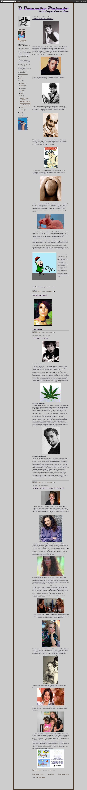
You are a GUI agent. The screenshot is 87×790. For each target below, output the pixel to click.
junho (22, 93)
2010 (20, 114)
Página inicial (51, 774)
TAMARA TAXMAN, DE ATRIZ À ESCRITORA (25, 105)
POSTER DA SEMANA (25, 101)
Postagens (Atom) (40, 777)
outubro (22, 86)
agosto (22, 90)
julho (22, 91)
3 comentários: (49, 332)
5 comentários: (49, 482)
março (22, 107)
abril (22, 96)
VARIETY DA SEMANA (25, 103)
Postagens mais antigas (63, 774)
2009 (20, 115)
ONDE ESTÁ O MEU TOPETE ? (24, 99)
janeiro (22, 110)
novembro (23, 85)
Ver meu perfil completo (23, 74)
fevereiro (22, 109)
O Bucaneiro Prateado (23, 41)
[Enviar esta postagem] (54, 291)
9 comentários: (49, 291)
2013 (20, 80)
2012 (20, 82)
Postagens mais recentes (37, 774)
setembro (22, 88)
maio (22, 95)
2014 (20, 78)
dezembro (23, 83)
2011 (20, 112)
